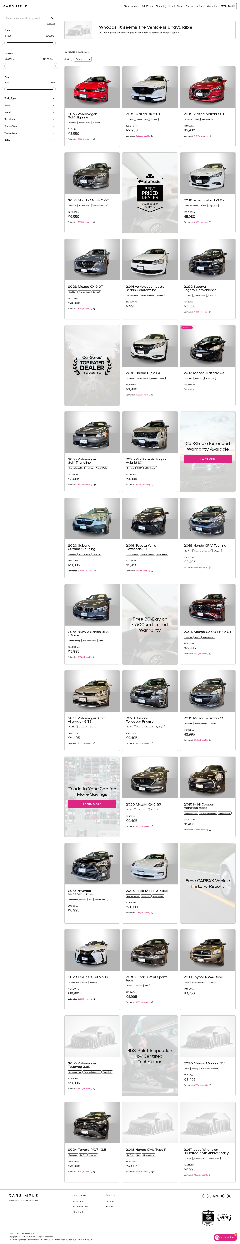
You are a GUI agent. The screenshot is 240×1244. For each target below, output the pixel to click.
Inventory (78, 1200)
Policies (110, 1200)
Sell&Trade (148, 6)
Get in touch (228, 6)
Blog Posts (78, 1212)
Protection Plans (195, 6)
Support (110, 1206)
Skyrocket (21, 1233)
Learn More (208, 459)
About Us (212, 6)
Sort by (68, 59)
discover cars (131, 6)
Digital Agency (31, 1233)
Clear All (51, 23)
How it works (176, 6)
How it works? (80, 1195)
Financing (161, 6)
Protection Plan (81, 1206)
